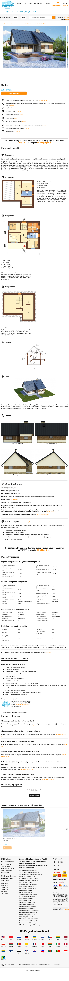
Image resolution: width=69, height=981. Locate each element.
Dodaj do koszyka (14, 93)
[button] (24, 3)
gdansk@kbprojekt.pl (29, 876)
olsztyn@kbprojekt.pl (29, 896)
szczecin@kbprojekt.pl (30, 912)
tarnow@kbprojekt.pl (29, 914)
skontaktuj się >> (43, 100)
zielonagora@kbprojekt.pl (33, 925)
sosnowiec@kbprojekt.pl (32, 910)
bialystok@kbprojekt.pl (30, 870)
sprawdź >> (13, 105)
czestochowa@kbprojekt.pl (34, 874)
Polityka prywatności (24, 964)
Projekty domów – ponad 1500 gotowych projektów (36, 23)
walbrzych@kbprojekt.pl (31, 919)
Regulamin (34, 964)
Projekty (20, 23)
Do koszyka (7, 847)
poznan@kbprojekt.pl (29, 902)
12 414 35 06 (4, 884)
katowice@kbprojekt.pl (30, 884)
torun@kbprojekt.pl (27, 917)
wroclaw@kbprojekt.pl (30, 923)
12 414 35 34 (4, 886)
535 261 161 (4, 891)
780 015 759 (4, 893)
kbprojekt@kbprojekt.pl (22, 704)
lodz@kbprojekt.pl (27, 892)
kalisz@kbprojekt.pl (27, 882)
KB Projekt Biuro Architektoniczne (8, 23)
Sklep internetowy (32, 970)
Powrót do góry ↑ (57, 964)
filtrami (15, 17)
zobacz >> (18, 111)
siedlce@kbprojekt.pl (29, 908)
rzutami (23, 17)
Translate (66, 909)
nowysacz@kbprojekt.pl (32, 894)
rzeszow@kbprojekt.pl (30, 906)
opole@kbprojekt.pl (27, 898)
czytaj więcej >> (51, 511)
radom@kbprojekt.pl (28, 904)
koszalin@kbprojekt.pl (30, 888)
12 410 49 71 (4, 887)
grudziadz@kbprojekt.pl (31, 880)
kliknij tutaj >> (49, 652)
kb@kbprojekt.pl (44, 143)
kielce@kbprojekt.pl (28, 886)
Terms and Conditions (44, 964)
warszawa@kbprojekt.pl (31, 921)
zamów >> (18, 108)
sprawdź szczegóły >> (25, 522)
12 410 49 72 (4, 889)
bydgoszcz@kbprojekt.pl (32, 872)
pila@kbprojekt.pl (26, 900)
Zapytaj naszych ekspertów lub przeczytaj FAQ (15, 712)
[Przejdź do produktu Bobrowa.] (24, 823)
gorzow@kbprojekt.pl (32, 878)
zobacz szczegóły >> (42, 514)
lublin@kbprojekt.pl (27, 890)
